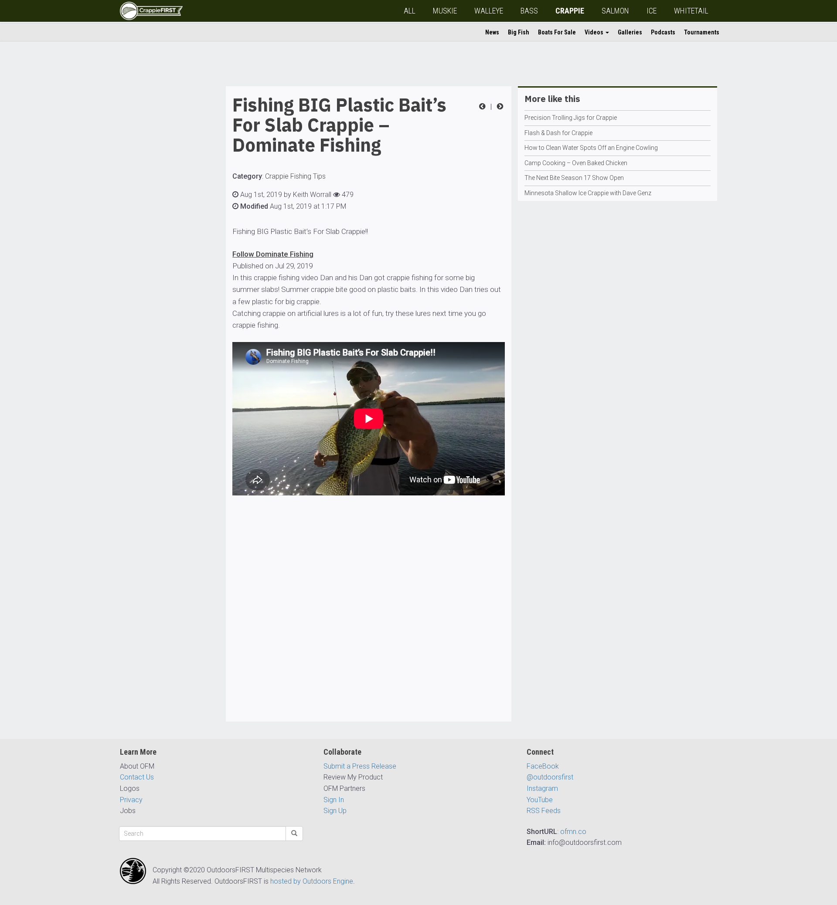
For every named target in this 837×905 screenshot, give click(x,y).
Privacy (131, 800)
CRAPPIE (569, 10)
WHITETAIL (691, 10)
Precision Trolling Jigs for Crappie (570, 117)
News (492, 32)
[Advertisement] (155, 217)
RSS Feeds (544, 811)
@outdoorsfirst (550, 777)
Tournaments (701, 32)
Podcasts (663, 32)
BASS (529, 10)
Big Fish (518, 32)
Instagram (542, 788)
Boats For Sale (557, 32)
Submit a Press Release (359, 766)
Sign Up (335, 811)
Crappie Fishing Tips (295, 176)
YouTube (540, 800)
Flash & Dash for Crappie (558, 132)
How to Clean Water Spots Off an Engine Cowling (591, 147)
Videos (595, 32)
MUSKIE (445, 10)
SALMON (615, 10)
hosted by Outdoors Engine (311, 881)
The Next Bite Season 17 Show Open (574, 177)
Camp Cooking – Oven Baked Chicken (575, 162)
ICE (651, 10)
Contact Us (137, 777)
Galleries (630, 32)
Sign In (333, 800)
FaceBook (543, 766)
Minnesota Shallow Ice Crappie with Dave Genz (587, 193)
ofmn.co (573, 831)
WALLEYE (488, 10)
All (409, 10)
